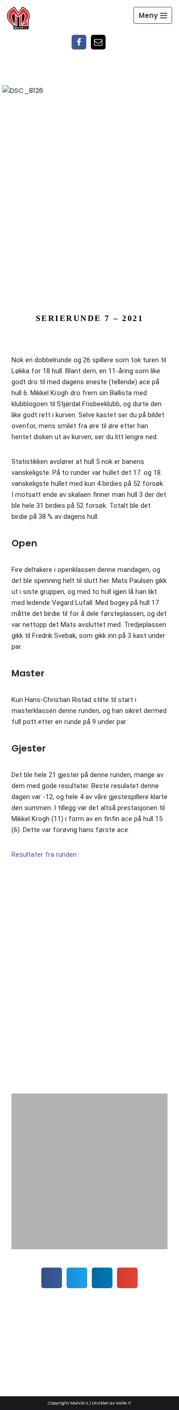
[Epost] (98, 42)
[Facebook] (79, 42)
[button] (19, 986)
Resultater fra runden (44, 854)
